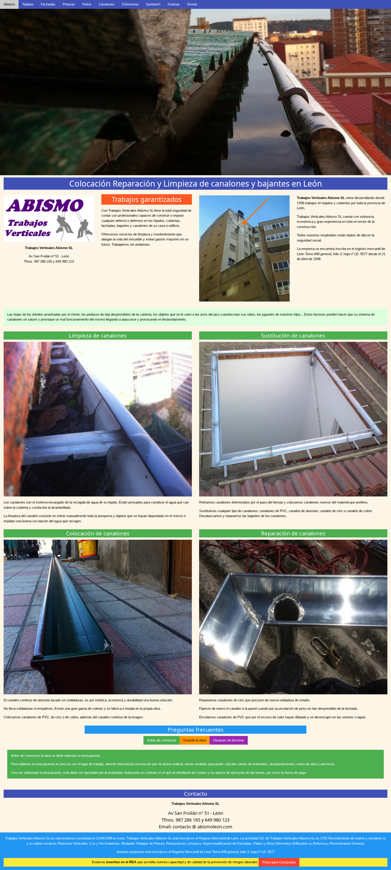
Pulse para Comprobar (279, 862)
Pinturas (69, 4)
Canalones (106, 4)
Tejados (27, 4)
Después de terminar (228, 740)
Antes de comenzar (161, 740)
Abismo (9, 4)
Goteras (174, 4)
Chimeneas (130, 4)
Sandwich (153, 4)
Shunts (192, 4)
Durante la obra (194, 740)
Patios (86, 4)
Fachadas (48, 4)
